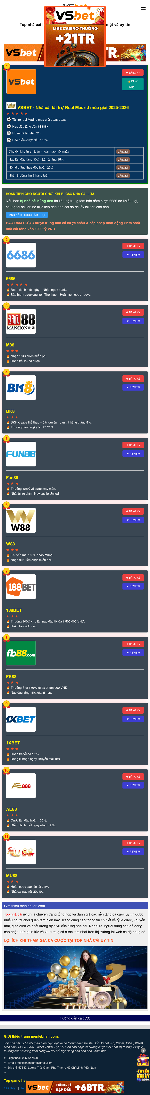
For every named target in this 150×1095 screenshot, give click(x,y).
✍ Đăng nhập (132, 84)
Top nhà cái (13, 913)
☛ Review (133, 254)
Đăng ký (123, 151)
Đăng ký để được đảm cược (27, 215)
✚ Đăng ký (133, 72)
